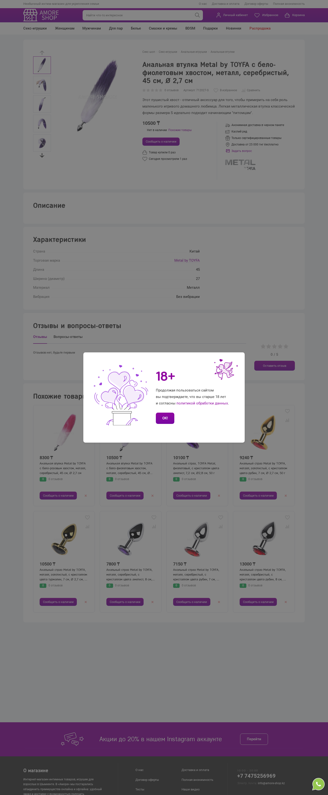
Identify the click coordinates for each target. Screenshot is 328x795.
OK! (165, 418)
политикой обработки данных (202, 403)
